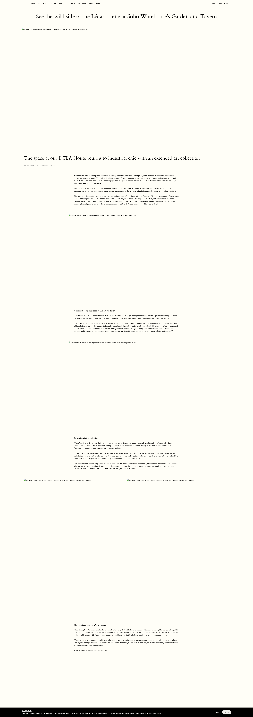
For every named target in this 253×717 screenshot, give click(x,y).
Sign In (214, 3)
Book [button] (84, 3)
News (91, 3)
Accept (227, 712)
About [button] (33, 3)
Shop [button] (98, 3)
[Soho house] (26, 3)
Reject (217, 712)
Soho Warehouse (150, 175)
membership (86, 650)
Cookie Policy (156, 713)
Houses (54, 3)
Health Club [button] (75, 3)
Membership (43, 3)
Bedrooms (63, 3)
